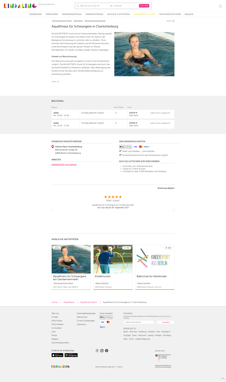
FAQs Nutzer (57, 321)
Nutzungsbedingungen (86, 313)
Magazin (189, 14)
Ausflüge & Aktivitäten (118, 14)
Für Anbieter (57, 328)
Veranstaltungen (94, 14)
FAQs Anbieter (58, 324)
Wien (125, 339)
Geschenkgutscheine (170, 14)
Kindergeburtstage (72, 14)
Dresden (158, 335)
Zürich (131, 339)
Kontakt (55, 317)
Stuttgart (127, 335)
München (133, 332)
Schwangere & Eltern (144, 14)
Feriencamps (52, 14)
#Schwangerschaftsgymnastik (95, 21)
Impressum (81, 324)
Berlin (125, 332)
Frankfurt (151, 332)
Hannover (142, 335)
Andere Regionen (142, 339)
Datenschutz (82, 317)
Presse (54, 335)
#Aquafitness (78, 21)
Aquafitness (69, 302)
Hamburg (142, 332)
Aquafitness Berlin (88, 302)
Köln (158, 332)
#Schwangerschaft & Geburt (62, 21)
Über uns (55, 313)
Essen (134, 335)
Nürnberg (167, 335)
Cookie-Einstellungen (86, 321)
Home (55, 302)
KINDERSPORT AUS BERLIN (64, 165)
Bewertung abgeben (166, 188)
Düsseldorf (165, 332)
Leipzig (150, 335)
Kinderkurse (35, 14)
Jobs (53, 332)
